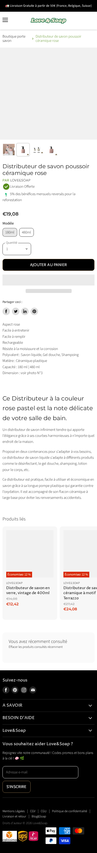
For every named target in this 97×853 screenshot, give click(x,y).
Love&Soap (20, 180)
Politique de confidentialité (69, 811)
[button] (48, 280)
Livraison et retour (14, 816)
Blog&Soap (39, 816)
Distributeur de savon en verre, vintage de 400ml (28, 590)
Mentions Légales (13, 811)
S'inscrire (16, 786)
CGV (32, 811)
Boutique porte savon (13, 38)
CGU (44, 811)
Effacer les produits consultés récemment (36, 647)
